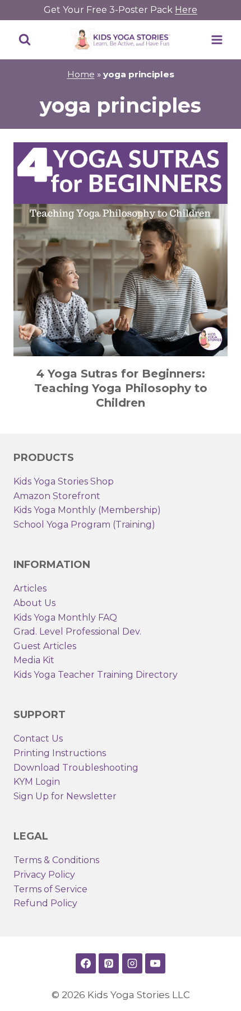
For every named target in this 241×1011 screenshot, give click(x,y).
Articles (30, 588)
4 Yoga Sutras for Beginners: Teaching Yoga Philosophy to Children (120, 388)
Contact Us (38, 738)
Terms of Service (50, 889)
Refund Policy (45, 903)
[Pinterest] (109, 963)
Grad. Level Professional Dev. (77, 631)
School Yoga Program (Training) (84, 524)
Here (186, 9)
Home (81, 74)
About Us (34, 603)
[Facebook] (86, 963)
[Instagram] (132, 963)
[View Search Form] (24, 40)
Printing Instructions (59, 753)
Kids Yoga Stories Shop (63, 481)
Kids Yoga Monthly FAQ (65, 617)
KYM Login (36, 781)
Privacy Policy (44, 874)
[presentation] (120, 249)
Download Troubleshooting (75, 767)
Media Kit (33, 660)
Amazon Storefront (56, 496)
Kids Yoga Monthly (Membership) (87, 510)
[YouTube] (155, 963)
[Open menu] (217, 39)
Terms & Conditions (56, 860)
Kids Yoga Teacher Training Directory (95, 674)
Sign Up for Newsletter (65, 796)
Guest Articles (44, 646)
